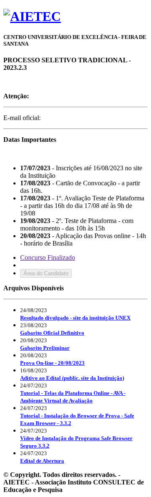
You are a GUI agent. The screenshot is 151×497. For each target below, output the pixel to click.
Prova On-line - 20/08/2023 (52, 363)
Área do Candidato (45, 273)
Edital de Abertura (42, 461)
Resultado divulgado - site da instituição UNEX (75, 318)
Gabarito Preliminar (45, 348)
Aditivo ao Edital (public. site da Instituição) (72, 378)
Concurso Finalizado (47, 257)
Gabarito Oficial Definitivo (52, 333)
